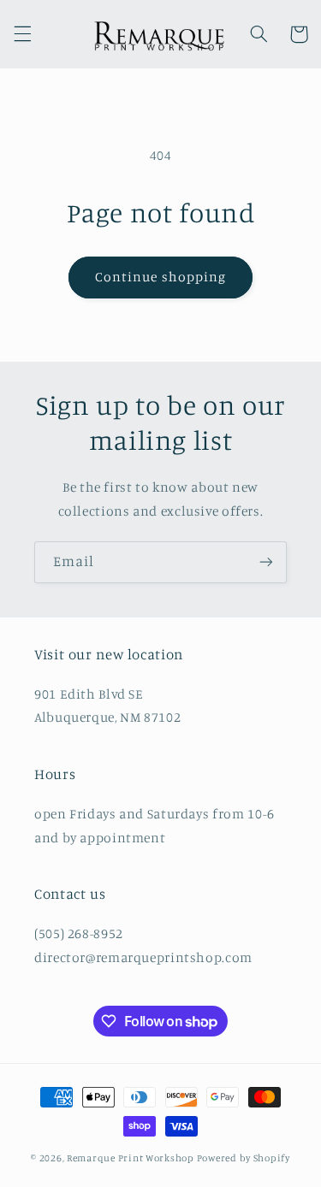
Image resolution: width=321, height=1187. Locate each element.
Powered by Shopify (243, 1158)
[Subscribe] (266, 562)
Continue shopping (160, 277)
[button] (22, 34)
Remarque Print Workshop (130, 1158)
